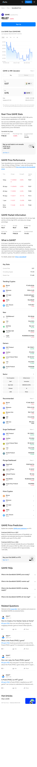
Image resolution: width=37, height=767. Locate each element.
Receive (26, 75)
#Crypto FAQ (5, 623)
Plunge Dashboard (18, 460)
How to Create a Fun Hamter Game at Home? (17, 621)
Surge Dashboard (18, 429)
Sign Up (18, 24)
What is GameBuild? (20, 257)
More (31, 71)
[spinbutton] (14, 83)
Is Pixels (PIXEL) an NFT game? (12, 680)
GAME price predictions (20, 528)
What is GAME (5, 699)
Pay (11, 75)
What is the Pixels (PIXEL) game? (13, 640)
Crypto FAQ (13, 609)
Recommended (18, 398)
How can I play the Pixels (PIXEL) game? (15, 660)
